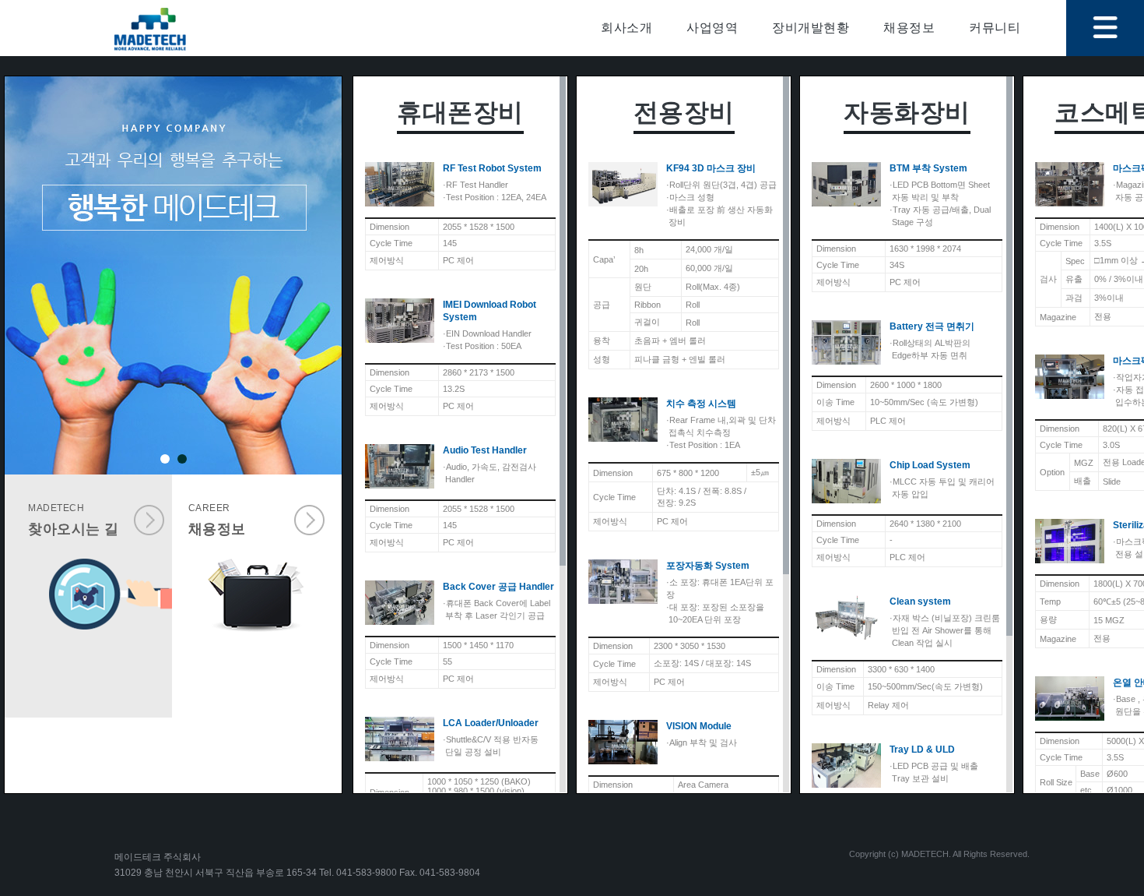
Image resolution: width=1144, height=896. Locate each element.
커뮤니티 (994, 27)
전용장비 (684, 112)
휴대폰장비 (460, 112)
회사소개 (626, 27)
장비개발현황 (810, 27)
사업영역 (712, 27)
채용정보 (909, 27)
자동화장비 (907, 112)
